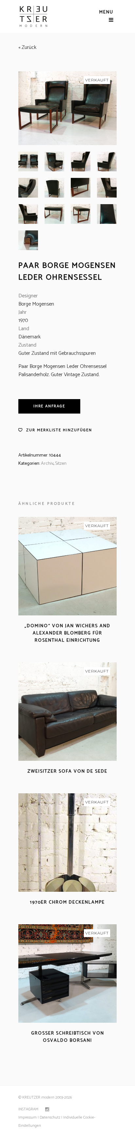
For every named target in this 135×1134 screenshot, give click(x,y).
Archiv (47, 463)
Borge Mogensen (36, 304)
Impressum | (28, 1117)
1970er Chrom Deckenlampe (67, 902)
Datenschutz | (51, 1117)
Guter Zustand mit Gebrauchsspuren (57, 353)
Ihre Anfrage (49, 406)
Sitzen (61, 463)
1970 (23, 320)
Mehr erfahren (49, 648)
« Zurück (27, 47)
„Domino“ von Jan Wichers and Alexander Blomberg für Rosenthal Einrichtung (67, 633)
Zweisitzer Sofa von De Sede (67, 771)
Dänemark (29, 336)
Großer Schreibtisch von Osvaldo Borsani (67, 1037)
